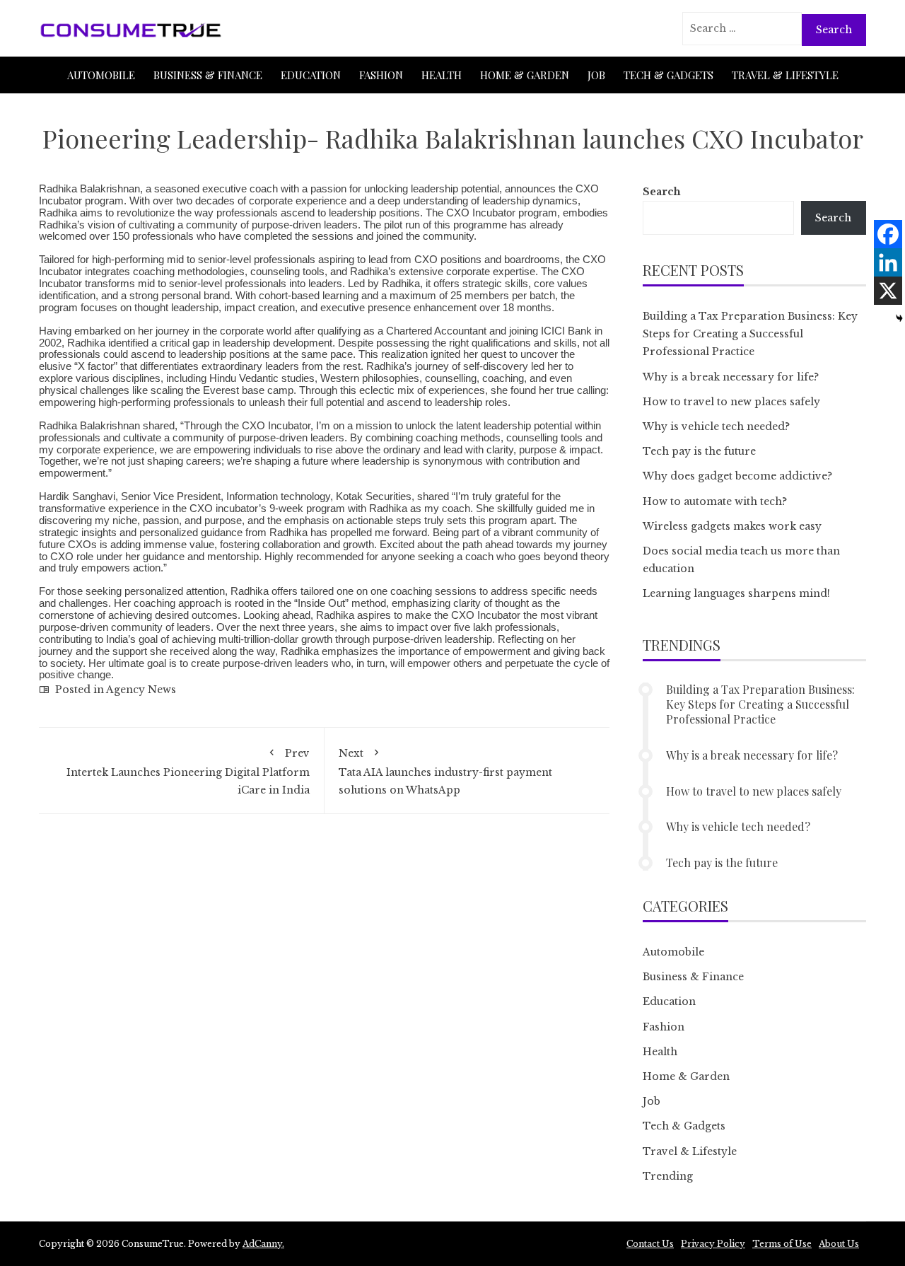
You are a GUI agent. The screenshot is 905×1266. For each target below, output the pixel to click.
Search (662, 191)
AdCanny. (263, 1243)
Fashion (381, 75)
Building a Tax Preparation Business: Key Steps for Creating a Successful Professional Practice (750, 334)
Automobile (101, 75)
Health (441, 75)
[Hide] (899, 318)
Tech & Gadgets (668, 75)
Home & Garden (524, 75)
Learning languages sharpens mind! (736, 593)
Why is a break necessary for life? (731, 377)
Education (311, 75)
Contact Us (650, 1243)
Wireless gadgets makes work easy (732, 526)
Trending (668, 1176)
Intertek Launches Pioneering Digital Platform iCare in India (188, 771)
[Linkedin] (888, 262)
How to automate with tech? (715, 501)
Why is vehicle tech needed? (716, 426)
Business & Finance (207, 75)
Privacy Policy (713, 1243)
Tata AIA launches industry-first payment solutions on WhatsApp (445, 771)
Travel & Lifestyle (785, 75)
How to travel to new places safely (731, 401)
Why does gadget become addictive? (737, 476)
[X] (888, 291)
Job (596, 75)
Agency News (141, 689)
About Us (839, 1243)
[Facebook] (888, 234)
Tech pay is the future (699, 451)
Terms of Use (782, 1243)
